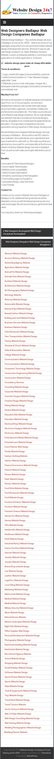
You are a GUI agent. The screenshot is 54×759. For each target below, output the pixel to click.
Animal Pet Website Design (17, 272)
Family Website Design (14, 451)
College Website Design (15, 355)
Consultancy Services (14, 382)
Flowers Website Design (15, 484)
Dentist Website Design (15, 410)
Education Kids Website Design (18, 415)
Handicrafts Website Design (17, 530)
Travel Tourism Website (15, 704)
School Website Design (15, 658)
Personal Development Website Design (22, 635)
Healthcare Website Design (16, 534)
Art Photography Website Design (19, 290)
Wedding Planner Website (16, 732)
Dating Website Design (14, 405)
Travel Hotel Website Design (17, 700)
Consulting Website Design (16, 387)
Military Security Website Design (19, 608)
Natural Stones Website (15, 617)
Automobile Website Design (17, 304)
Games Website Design (15, 520)
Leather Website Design (15, 576)
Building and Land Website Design (19, 318)
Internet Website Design (15, 553)
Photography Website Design (17, 640)
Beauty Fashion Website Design (18, 313)
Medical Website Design (15, 599)
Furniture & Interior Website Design (20, 502)
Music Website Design (14, 612)
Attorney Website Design (16, 299)
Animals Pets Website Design (18, 276)
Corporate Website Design (16, 392)
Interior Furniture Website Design (19, 548)
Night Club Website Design (16, 626)
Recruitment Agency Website (18, 654)
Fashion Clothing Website (16, 456)
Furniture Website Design (16, 507)
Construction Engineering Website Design (23, 373)
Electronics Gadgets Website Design (20, 428)
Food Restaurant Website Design (19, 493)
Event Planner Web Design (16, 447)
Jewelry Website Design (15, 557)
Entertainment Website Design (18, 442)
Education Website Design (16, 419)
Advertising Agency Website (17, 263)
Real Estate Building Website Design (20, 645)
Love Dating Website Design (17, 585)
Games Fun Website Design (17, 516)
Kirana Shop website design (17, 566)
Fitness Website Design (15, 474)
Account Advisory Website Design (19, 258)
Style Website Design (14, 686)
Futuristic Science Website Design (19, 511)
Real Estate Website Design (17, 649)
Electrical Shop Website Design (18, 424)
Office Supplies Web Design (17, 631)
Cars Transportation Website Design (21, 336)
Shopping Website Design (16, 663)
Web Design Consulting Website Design (22, 718)
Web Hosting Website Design (17, 723)
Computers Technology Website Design (22, 368)
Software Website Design (16, 672)
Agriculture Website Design (17, 267)
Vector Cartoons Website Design (19, 709)
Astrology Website (13, 295)
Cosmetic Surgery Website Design (20, 396)
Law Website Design (13, 571)
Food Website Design (14, 497)
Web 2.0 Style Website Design (18, 714)
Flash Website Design (14, 479)
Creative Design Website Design (19, 401)
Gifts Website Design (14, 525)
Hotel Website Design (14, 539)
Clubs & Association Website (17, 350)
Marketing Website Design (16, 589)
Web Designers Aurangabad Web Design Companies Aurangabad (22, 232)
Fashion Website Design (15, 461)
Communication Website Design (19, 359)
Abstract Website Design (15, 253)
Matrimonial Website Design (17, 594)
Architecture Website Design (17, 286)
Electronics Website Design (16, 433)
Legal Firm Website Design (16, 580)
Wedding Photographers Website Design (22, 727)
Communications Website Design (19, 364)
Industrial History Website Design (19, 543)
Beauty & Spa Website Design (18, 309)
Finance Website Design (15, 470)
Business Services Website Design (20, 322)
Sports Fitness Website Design (18, 677)
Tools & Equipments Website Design (20, 691)
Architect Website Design (16, 281)
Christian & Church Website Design (20, 345)
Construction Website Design (17, 378)
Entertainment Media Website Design (21, 438)
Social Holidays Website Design (18, 668)
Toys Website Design (14, 695)
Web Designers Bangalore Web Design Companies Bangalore (28, 243)
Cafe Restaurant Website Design (19, 332)
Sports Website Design (14, 681)
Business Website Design (16, 327)
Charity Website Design (15, 341)
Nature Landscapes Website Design (20, 622)
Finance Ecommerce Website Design (21, 465)
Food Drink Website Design (16, 488)
